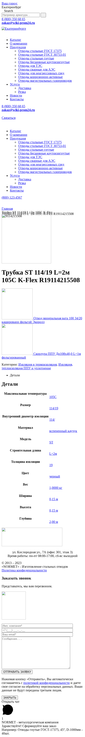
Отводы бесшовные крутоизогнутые (44, 62)
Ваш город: (10, 3)
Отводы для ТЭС (30, 66)
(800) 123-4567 (12, 197)
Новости (16, 95)
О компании (18, 43)
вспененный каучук (63, 431)
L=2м (53, 453)
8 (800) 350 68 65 (13, 19)
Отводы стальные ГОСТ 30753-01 (42, 54)
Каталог (15, 39)
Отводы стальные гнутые (36, 58)
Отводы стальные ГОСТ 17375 (40, 51)
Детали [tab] (15, 375)
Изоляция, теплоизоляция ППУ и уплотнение (37, 366)
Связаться (8, 118)
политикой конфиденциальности (46, 683)
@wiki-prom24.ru (18, 23)
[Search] (43, 15)
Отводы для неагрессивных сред (41, 73)
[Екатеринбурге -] (14, 28)
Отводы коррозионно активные (40, 77)
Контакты (17, 99)
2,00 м (53, 522)
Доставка (24, 88)
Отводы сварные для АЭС (36, 69)
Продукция (18, 47)
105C (53, 397)
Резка (22, 92)
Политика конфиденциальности (24, 570)
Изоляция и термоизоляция (37, 364)
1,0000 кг (55, 487)
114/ (52, 419)
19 (51, 465)
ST (51, 442)
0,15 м (53, 499)
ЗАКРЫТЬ (9, 697)
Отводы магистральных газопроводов (45, 80)
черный (54, 476)
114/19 (53, 408)
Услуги (15, 84)
